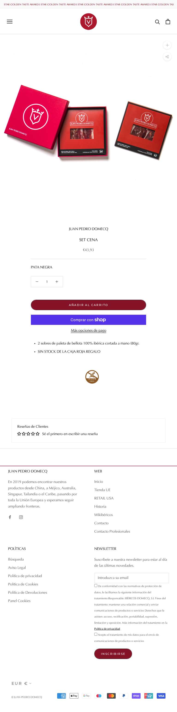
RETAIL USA (104, 498)
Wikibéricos (103, 515)
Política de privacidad (25, 576)
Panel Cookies (19, 601)
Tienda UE (102, 490)
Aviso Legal (17, 568)
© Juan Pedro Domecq (27, 697)
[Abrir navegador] (9, 22)
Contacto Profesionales (112, 532)
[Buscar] (157, 21)
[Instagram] (21, 517)
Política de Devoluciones (27, 593)
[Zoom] (167, 45)
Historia (100, 507)
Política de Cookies (23, 584)
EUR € (20, 683)
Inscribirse (113, 654)
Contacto (101, 523)
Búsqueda (16, 559)
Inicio (98, 482)
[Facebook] (10, 517)
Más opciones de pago (88, 330)
